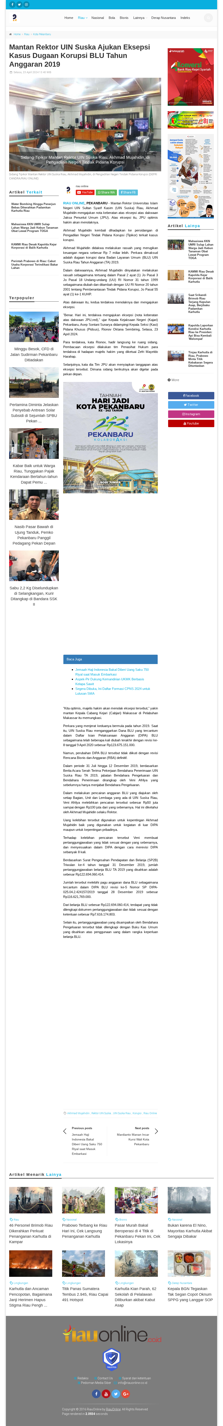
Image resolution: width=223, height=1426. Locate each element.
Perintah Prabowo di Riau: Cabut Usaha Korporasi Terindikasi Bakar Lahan (34, 264)
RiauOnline (113, 1409)
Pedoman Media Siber (96, 1383)
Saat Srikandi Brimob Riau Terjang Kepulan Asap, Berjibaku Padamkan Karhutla (199, 303)
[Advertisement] (110, 615)
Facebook (192, 395)
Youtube (192, 423)
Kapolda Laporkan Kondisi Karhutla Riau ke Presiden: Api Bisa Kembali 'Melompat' (200, 332)
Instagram (192, 414)
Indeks (185, 18)
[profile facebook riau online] (12, 4)
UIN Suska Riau (122, 1113)
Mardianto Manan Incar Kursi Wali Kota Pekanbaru (133, 1139)
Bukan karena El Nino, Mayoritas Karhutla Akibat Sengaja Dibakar (190, 1230)
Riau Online (150, 1113)
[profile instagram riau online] (26, 4)
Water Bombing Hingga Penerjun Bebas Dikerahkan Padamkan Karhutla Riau (33, 207)
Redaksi (83, 1378)
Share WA (108, 192)
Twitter (192, 404)
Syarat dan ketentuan (136, 1378)
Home (68, 18)
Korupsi (137, 1113)
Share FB (129, 192)
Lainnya (138, 18)
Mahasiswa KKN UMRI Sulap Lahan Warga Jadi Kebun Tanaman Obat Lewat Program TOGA (34, 228)
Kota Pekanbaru (42, 34)
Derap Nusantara (163, 18)
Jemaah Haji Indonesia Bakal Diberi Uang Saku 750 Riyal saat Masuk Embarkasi (87, 1144)
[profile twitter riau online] (19, 4)
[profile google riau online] (125, 1394)
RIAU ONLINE (74, 203)
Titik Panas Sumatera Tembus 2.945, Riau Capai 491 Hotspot (85, 1294)
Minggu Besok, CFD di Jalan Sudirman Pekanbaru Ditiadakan (33, 354)
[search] (208, 17)
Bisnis (124, 18)
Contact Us (105, 1378)
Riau (81, 18)
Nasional (97, 18)
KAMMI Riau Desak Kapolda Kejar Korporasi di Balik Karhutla (34, 246)
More (175, 380)
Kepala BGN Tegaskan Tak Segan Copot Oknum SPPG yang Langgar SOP (190, 1294)
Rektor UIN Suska (101, 1113)
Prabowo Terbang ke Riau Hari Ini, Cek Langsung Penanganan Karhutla (84, 1230)
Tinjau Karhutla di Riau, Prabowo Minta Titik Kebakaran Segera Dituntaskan (200, 359)
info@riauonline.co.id (132, 1383)
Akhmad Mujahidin (78, 1113)
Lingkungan (20, 1283)
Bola (112, 18)
